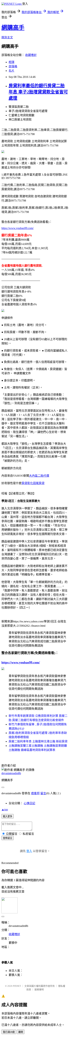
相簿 (11, 62)
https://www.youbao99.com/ (17, 228)
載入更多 (7, 816)
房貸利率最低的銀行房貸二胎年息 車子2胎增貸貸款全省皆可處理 (38, 91)
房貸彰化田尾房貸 (33, 483)
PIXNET (17, 986)
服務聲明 (39, 989)
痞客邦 (35, 793)
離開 (20, 1032)
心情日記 (29, 803)
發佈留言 (7, 838)
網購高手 (12, 27)
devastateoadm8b (11, 773)
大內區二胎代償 (39, 475)
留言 (43, 793)
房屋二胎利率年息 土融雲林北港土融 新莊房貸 (38, 741)
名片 (11, 70)
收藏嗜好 (31, 55)
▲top (4, 809)
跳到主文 (7, 37)
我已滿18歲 (9, 1032)
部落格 (13, 66)
